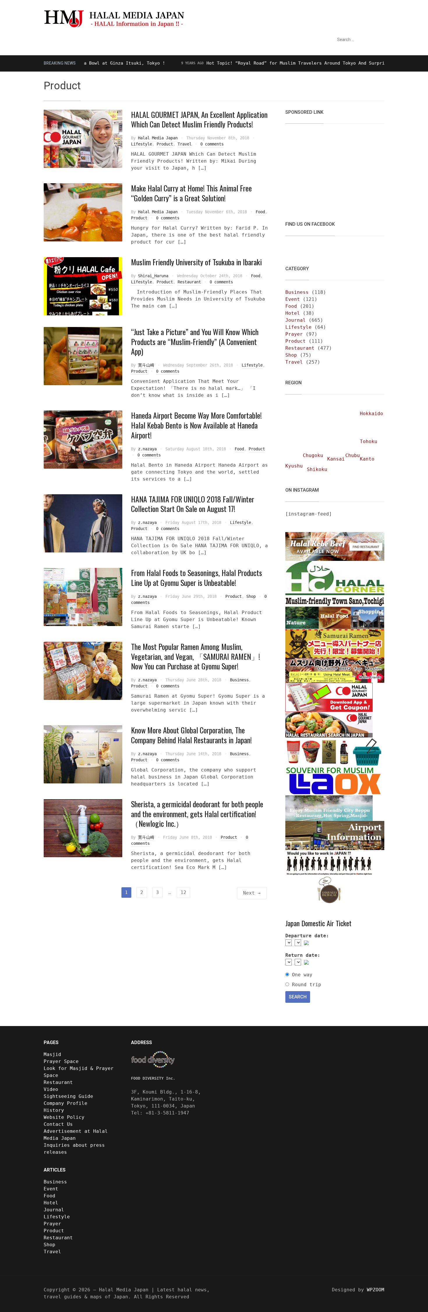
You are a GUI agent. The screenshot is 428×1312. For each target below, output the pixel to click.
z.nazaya (147, 449)
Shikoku (317, 469)
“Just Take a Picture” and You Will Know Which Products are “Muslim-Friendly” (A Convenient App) (195, 341)
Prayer (294, 334)
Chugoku (313, 455)
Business (239, 680)
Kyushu (294, 466)
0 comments (212, 144)
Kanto (367, 459)
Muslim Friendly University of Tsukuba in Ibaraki (196, 262)
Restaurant (195, 39)
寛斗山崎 (146, 365)
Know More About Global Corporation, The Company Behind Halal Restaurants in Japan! (191, 735)
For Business (296, 39)
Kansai (336, 459)
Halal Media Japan (158, 138)
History (54, 1110)
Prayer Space (61, 1061)
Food (260, 211)
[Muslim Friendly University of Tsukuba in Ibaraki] (83, 286)
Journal (295, 320)
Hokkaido (371, 413)
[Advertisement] (329, 168)
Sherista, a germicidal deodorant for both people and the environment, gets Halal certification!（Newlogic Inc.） (197, 813)
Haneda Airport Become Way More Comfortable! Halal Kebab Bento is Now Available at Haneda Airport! (196, 425)
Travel (185, 144)
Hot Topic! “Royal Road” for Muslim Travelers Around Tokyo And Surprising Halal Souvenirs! (291, 63)
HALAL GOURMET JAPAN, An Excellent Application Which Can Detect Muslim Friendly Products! (199, 119)
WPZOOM (375, 1290)
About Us (253, 39)
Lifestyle (141, 144)
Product (165, 144)
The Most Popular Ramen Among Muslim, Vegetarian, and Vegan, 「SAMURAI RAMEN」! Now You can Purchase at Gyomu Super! (195, 656)
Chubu (352, 455)
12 (183, 892)
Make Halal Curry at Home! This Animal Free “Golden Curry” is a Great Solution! (191, 193)
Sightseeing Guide (147, 39)
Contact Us (58, 1124)
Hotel (292, 313)
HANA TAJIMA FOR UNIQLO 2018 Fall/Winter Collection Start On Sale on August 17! (192, 504)
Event (292, 299)
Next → (252, 893)
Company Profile (65, 1103)
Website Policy (64, 1117)
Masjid (52, 1054)
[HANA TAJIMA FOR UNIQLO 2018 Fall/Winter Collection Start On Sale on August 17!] (83, 523)
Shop (251, 596)
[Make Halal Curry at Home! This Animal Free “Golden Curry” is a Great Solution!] (83, 212)
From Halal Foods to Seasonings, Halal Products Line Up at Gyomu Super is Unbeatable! (196, 577)
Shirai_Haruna (153, 275)
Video (226, 39)
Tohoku (368, 441)
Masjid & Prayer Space (78, 39)
